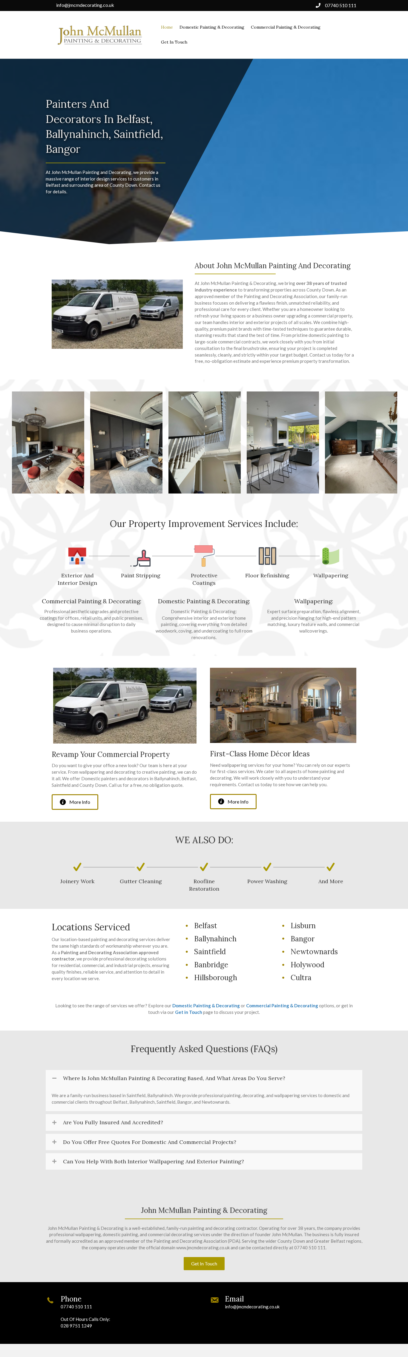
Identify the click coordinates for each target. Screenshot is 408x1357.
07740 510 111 (340, 5)
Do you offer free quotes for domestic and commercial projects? (149, 1142)
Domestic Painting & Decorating (212, 27)
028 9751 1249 (76, 1325)
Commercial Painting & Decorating (285, 27)
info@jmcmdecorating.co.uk (85, 5)
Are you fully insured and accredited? (113, 1122)
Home (167, 27)
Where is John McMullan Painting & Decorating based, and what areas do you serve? (174, 1078)
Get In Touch (174, 42)
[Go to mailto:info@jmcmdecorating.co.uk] (286, 1303)
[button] (75, 801)
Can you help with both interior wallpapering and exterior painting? (153, 1161)
